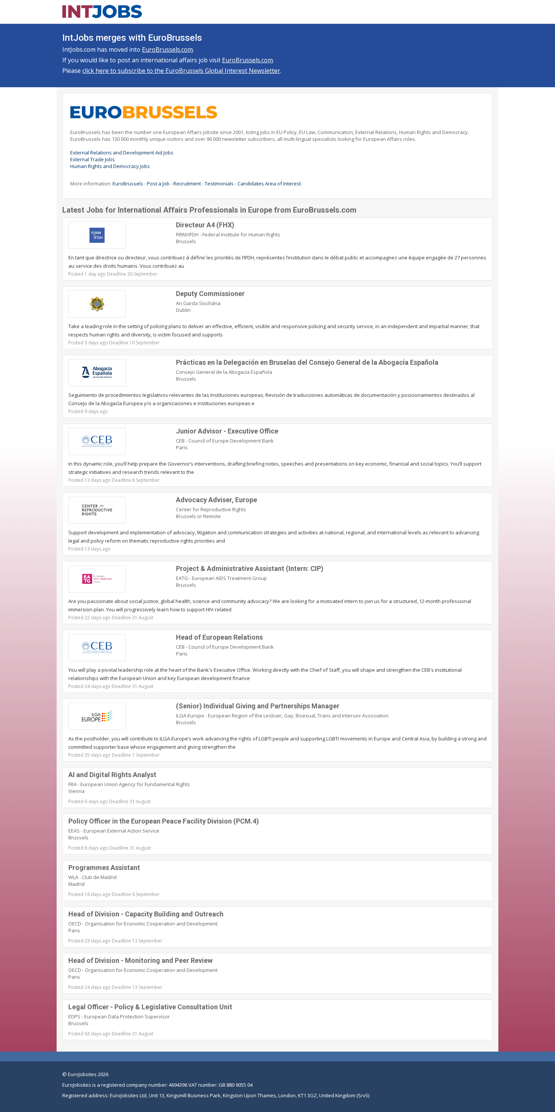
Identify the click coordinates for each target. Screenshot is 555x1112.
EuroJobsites (82, 1074)
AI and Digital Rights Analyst (112, 775)
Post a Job (158, 183)
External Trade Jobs (92, 159)
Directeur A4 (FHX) (205, 225)
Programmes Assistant (104, 867)
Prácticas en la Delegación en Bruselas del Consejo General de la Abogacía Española (307, 362)
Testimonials (219, 183)
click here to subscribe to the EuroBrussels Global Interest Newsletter (181, 70)
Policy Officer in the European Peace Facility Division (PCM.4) (163, 821)
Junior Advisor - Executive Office (227, 431)
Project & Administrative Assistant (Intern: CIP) (250, 568)
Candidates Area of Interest (269, 183)
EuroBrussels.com (167, 49)
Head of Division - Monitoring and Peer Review (140, 960)
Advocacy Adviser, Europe (216, 500)
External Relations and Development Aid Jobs (121, 152)
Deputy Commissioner (210, 294)
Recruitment (187, 183)
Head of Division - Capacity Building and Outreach (146, 914)
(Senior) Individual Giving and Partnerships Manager (257, 706)
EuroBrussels (128, 183)
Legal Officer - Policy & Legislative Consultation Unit (150, 1007)
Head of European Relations (219, 637)
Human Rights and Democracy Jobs (110, 166)
